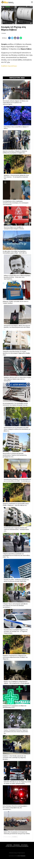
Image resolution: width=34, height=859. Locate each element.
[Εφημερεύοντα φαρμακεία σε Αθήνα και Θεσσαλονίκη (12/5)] (16, 694)
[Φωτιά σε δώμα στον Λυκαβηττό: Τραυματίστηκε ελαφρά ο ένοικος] (17, 216)
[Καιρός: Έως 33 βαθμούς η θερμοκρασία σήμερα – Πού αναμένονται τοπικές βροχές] (17, 670)
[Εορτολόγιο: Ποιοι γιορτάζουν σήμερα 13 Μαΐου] (17, 115)
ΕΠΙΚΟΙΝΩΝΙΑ (17, 845)
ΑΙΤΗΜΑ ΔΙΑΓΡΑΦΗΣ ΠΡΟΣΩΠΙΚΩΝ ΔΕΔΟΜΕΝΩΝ (17, 846)
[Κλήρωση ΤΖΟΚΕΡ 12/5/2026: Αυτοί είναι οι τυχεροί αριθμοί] (16, 290)
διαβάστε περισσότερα (9, 66)
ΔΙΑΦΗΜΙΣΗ (9, 845)
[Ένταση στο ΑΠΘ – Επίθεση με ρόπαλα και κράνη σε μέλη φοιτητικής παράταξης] (17, 568)
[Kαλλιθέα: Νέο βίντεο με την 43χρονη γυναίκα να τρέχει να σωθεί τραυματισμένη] (17, 770)
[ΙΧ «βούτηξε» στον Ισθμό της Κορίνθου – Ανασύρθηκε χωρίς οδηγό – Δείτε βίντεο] (16, 240)
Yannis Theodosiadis (21, 855)
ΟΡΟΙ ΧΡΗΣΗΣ (24, 845)
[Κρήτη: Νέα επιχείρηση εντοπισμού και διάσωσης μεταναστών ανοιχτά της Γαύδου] (17, 820)
